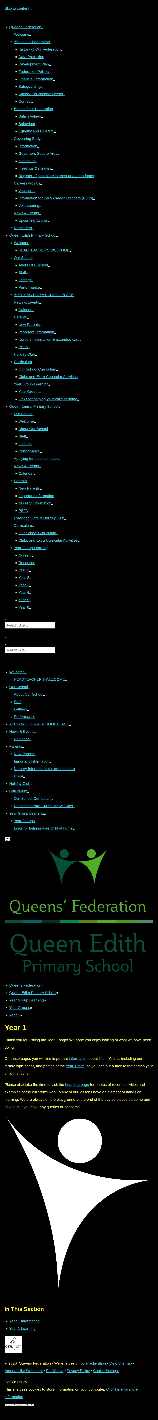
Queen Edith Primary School (32, 993)
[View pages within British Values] (42, 117)
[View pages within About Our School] (49, 266)
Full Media (54, 1371)
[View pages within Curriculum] (33, 526)
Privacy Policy (78, 1371)
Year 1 (14, 1015)
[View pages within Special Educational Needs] (64, 95)
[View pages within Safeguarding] (42, 87)
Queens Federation (25, 985)
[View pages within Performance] (41, 288)
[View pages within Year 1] (30, 571)
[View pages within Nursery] (32, 556)
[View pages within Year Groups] (40, 392)
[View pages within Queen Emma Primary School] (59, 407)
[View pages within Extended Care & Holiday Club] (65, 519)
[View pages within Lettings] (32, 281)
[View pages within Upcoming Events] (49, 221)
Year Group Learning (26, 1000)
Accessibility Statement (24, 1371)
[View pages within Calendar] (35, 474)
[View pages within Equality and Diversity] (55, 132)
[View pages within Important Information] (55, 333)
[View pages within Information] (38, 147)
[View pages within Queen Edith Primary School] (57, 236)
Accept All (9, 1405)
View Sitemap (120, 1363)
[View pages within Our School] (33, 415)
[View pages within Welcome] (30, 35)
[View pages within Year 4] (30, 593)
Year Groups (19, 1008)
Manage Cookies (19, 1405)
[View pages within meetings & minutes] (52, 169)
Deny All (30, 1405)
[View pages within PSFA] (29, 348)
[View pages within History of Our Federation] (61, 50)
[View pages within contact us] (36, 162)
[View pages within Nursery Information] (52, 504)
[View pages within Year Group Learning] (49, 385)
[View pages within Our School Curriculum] (57, 370)
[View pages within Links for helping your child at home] (78, 400)
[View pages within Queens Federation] (42, 28)
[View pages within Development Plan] (50, 65)
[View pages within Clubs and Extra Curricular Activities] (78, 541)
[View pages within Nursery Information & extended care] (80, 340)
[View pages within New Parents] (41, 489)
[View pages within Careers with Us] (41, 184)
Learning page (77, 1084)
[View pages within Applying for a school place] (59, 459)
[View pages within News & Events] (40, 214)
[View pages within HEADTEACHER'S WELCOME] (70, 251)
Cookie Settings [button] (106, 1371)
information (77, 1058)
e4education (96, 1363)
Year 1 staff (75, 1066)
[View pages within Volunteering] (40, 206)
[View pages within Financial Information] (54, 80)
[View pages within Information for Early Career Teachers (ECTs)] (94, 199)
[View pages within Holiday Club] (36, 355)
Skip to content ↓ (18, 8)
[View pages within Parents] (28, 318)
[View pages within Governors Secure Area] (58, 154)
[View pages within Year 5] (30, 601)
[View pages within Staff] (27, 273)
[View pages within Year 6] (30, 608)
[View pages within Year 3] (30, 586)
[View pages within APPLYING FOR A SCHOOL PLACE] (70, 725)
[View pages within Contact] (32, 102)
